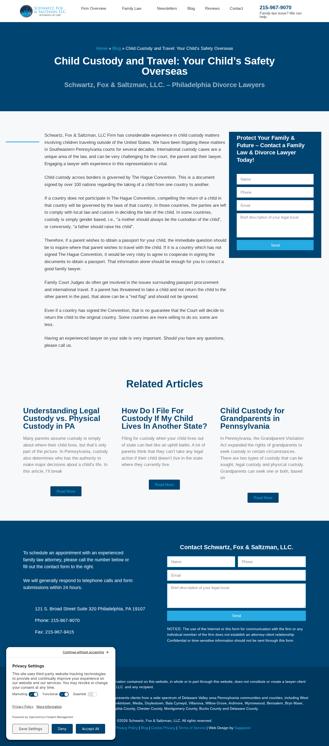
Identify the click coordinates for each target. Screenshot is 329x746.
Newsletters (167, 8)
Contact (236, 8)
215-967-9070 (275, 7)
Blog (191, 8)
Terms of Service (192, 728)
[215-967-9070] (254, 11)
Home (101, 48)
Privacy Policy (126, 728)
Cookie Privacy (163, 728)
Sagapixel (242, 728)
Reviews (212, 8)
